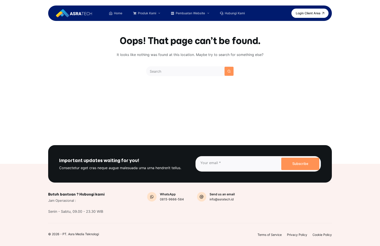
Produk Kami (147, 13)
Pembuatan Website (190, 13)
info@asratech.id (222, 199)
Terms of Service (270, 235)
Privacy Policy (297, 235)
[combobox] (185, 71)
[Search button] (229, 71)
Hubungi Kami (235, 13)
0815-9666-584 (172, 199)
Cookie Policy (322, 235)
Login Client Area (308, 13)
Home (118, 13)
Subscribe (300, 163)
